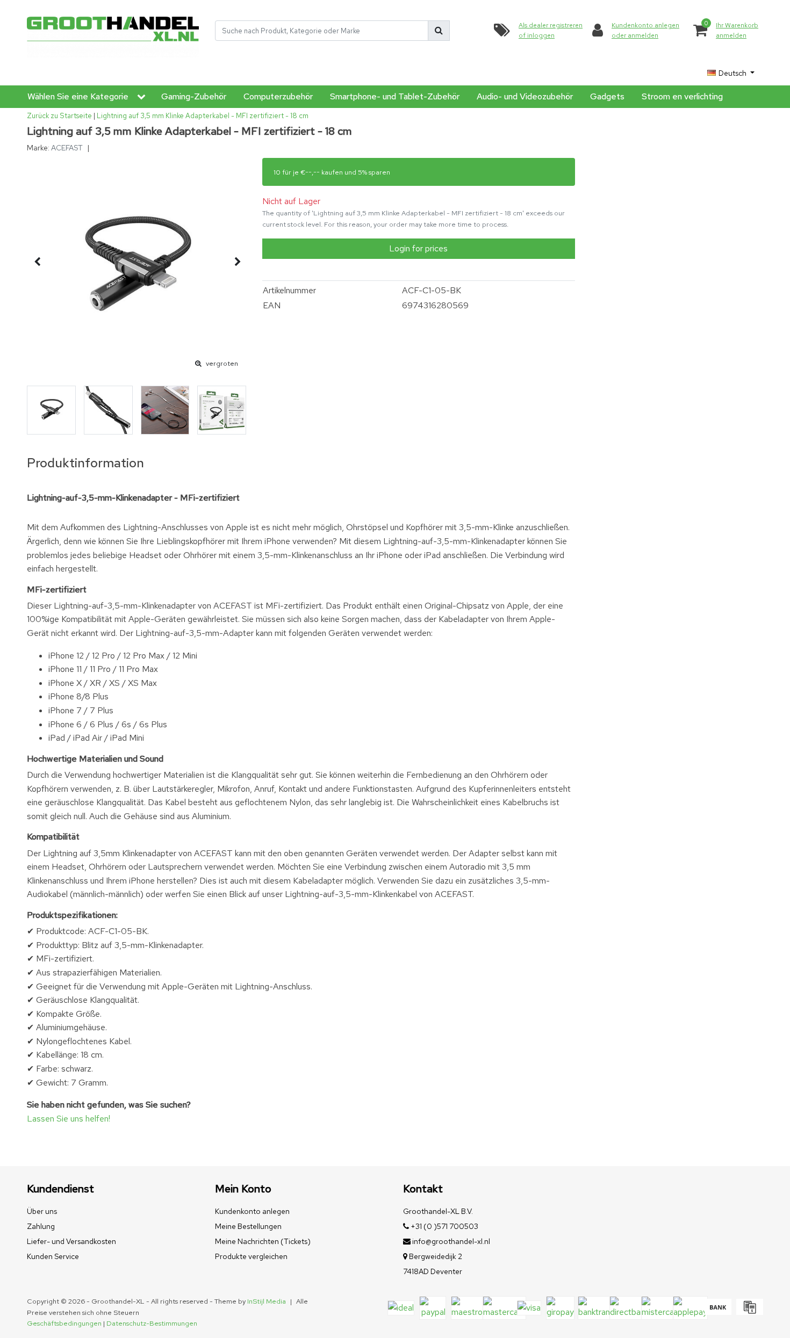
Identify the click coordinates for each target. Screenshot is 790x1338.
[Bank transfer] (718, 1312)
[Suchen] (439, 30)
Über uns (42, 1211)
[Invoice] (748, 1312)
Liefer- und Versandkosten (71, 1241)
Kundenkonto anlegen (252, 1211)
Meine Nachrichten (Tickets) (263, 1241)
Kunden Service (53, 1256)
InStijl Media (266, 1301)
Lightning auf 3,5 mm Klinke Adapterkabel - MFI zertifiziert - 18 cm (202, 115)
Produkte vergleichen (251, 1256)
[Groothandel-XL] (113, 30)
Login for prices (418, 248)
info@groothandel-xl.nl (451, 1241)
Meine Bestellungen (248, 1226)
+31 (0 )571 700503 (443, 1226)
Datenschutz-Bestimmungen (151, 1323)
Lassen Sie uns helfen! (68, 1118)
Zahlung (41, 1226)
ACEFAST (67, 148)
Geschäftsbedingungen (64, 1323)
